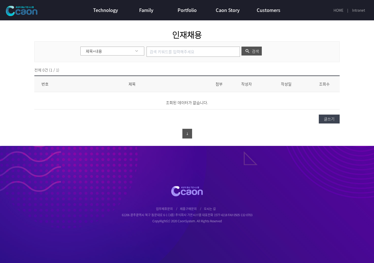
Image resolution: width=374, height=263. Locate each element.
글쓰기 (329, 119)
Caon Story (228, 10)
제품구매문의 (188, 208)
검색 (255, 51)
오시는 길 (210, 208)
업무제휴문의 (164, 208)
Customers (268, 10)
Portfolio (187, 10)
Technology (105, 10)
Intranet (358, 10)
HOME (338, 10)
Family (146, 10)
